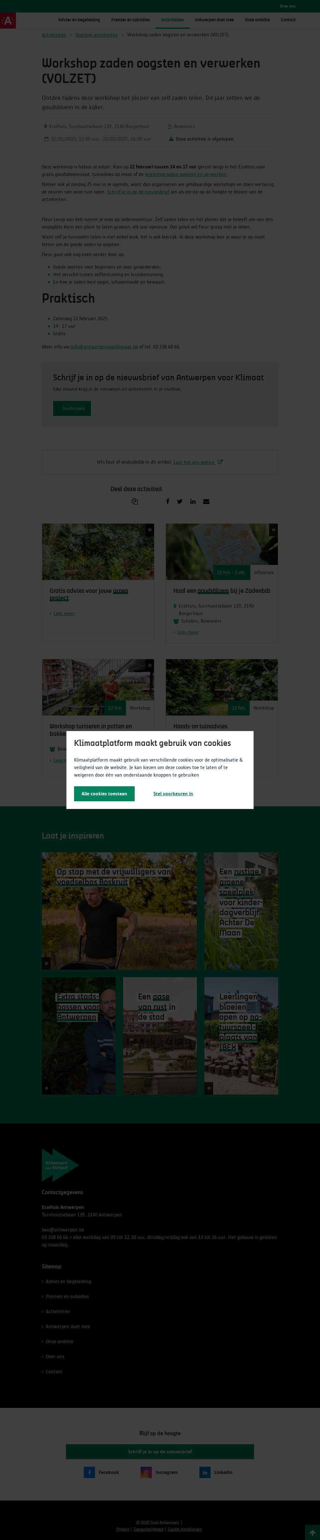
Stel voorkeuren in (173, 794)
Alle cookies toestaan (104, 794)
